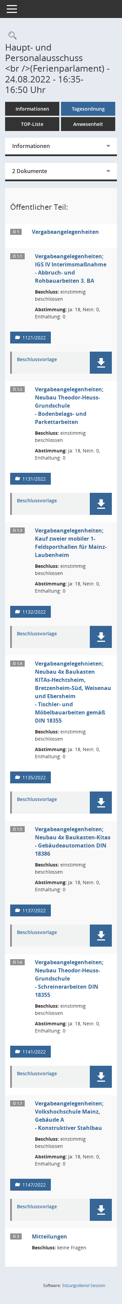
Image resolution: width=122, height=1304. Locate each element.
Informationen (32, 109)
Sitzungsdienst (83, 1285)
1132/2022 (34, 612)
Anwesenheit (88, 124)
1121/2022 (34, 337)
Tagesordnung (88, 109)
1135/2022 (34, 777)
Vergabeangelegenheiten (65, 232)
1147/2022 (34, 1184)
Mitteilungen (49, 1236)
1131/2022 (34, 479)
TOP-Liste (32, 124)
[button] (101, 363)
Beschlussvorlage (37, 359)
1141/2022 (34, 1051)
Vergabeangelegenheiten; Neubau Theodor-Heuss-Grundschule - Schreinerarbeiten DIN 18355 (69, 978)
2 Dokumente (29, 171)
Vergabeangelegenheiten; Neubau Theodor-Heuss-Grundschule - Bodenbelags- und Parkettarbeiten (69, 406)
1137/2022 (34, 910)
